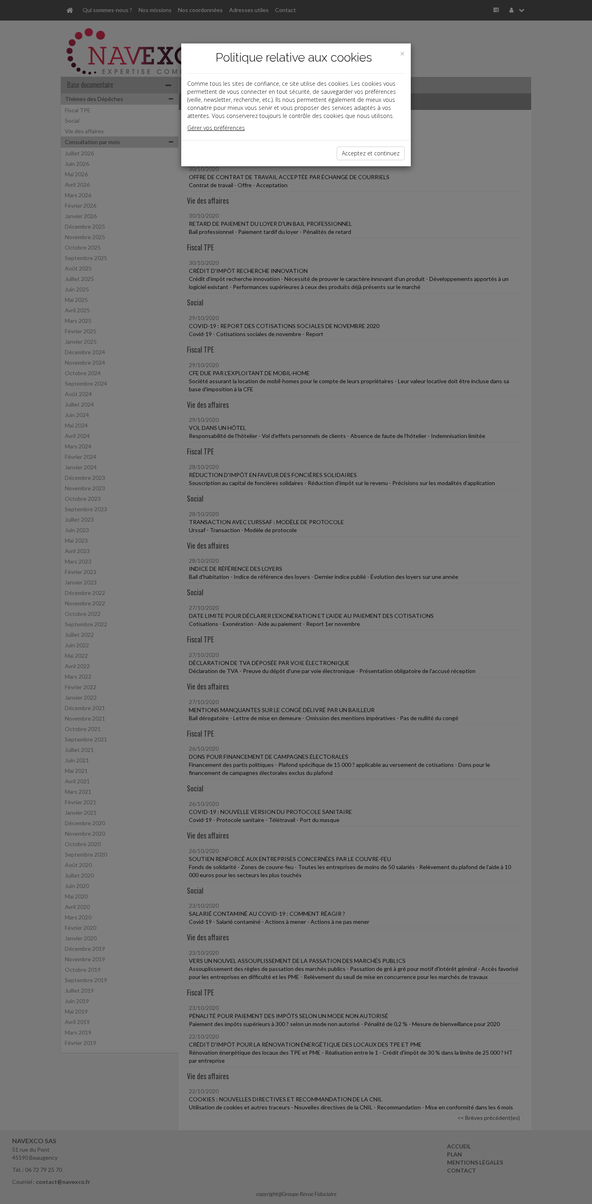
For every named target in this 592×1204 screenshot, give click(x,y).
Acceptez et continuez (370, 153)
